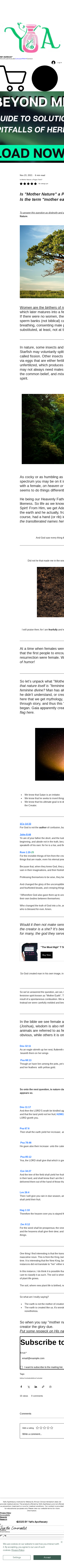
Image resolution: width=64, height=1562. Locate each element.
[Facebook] (32, 1538)
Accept (47, 1558)
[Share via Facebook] (21, 1386)
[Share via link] (43, 1386)
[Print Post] (50, 1386)
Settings (17, 1558)
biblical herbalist (36, 1378)
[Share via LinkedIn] (35, 1386)
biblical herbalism (25, 1378)
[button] (2, 59)
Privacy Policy (5, 1513)
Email (23, 1353)
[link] (32, 78)
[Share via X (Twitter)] (28, 1386)
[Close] (59, 1543)
